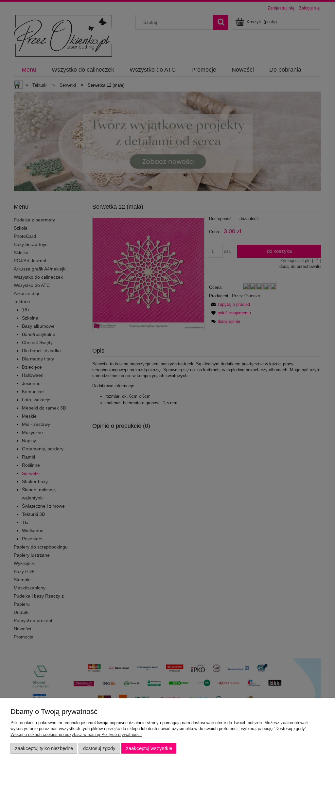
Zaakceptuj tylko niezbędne (44, 748)
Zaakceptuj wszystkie (149, 748)
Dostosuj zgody (99, 748)
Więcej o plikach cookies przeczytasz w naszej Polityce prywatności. (76, 734)
